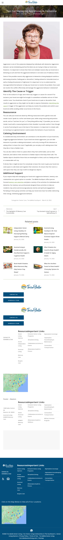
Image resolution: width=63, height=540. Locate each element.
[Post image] (7, 230)
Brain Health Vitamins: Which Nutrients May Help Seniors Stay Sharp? (21, 268)
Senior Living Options (20, 336)
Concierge (51, 334)
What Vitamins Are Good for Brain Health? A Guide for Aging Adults (51, 251)
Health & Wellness (34, 421)
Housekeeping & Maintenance (49, 340)
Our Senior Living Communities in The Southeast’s (39, 534)
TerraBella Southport (34, 200)
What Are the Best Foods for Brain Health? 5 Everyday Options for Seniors (51, 268)
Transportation (48, 346)
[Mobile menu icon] (3, 3)
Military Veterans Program (49, 419)
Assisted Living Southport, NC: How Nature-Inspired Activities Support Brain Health (51, 233)
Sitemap (41, 538)
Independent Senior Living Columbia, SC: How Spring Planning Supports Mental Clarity (21, 232)
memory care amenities (16, 182)
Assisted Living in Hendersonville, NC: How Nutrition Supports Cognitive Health (21, 251)
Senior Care (23, 200)
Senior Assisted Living (20, 415)
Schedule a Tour (8, 339)
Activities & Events (35, 344)
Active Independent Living (22, 344)
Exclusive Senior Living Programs (34, 335)
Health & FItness (34, 350)
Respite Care (20, 362)
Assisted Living (20, 350)
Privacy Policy (23, 536)
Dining (33, 340)
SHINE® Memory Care (20, 422)
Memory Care (20, 356)
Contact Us (6, 337)
